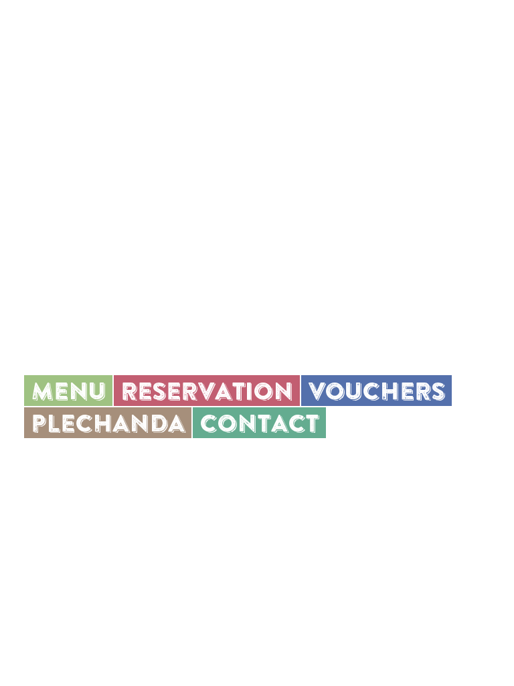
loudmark (198, 655)
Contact (259, 422)
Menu (434, 36)
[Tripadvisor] (123, 456)
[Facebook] (59, 456)
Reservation (206, 390)
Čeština (474, 36)
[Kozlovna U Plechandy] (124, 36)
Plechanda (108, 422)
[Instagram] (30, 456)
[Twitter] (89, 455)
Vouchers (376, 390)
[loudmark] (30, 655)
